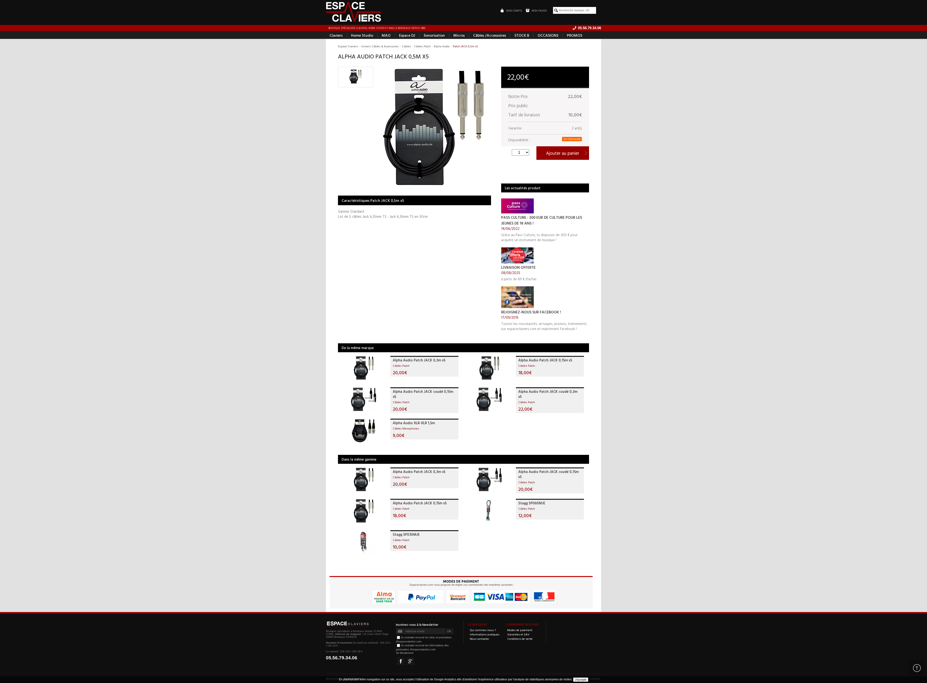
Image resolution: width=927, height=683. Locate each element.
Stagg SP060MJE (531, 503)
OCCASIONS (548, 35)
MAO (386, 35)
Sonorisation (434, 35)
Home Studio (362, 35)
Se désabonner (405, 652)
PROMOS (574, 35)
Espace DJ (407, 35)
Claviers (336, 35)
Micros (459, 35)
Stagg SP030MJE (406, 534)
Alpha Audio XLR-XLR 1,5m (414, 422)
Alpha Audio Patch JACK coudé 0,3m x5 (547, 394)
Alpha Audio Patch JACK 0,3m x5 (419, 360)
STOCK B (521, 35)
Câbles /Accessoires (489, 35)
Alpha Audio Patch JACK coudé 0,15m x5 (423, 394)
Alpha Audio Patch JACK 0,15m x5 (545, 360)
